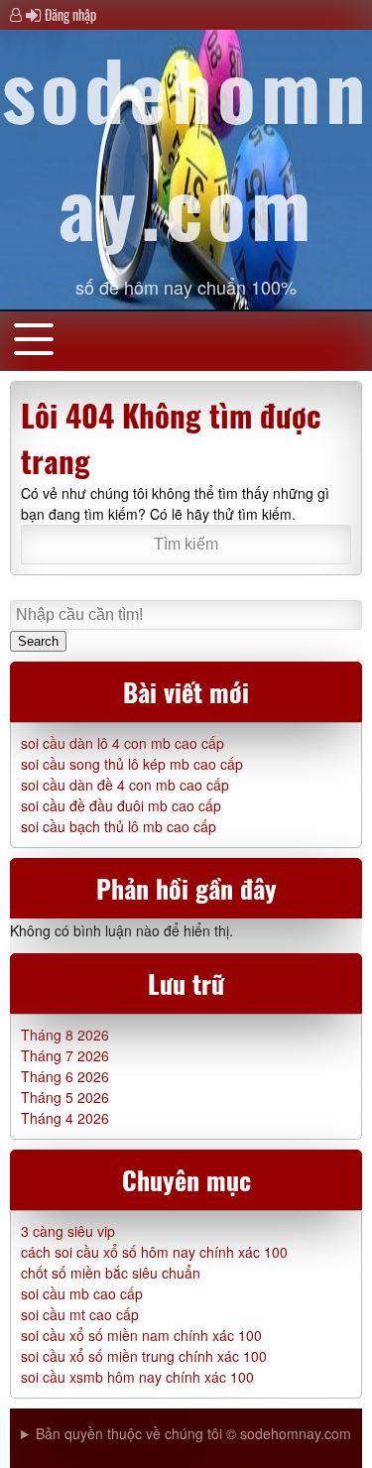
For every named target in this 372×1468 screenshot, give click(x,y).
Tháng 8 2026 (65, 1034)
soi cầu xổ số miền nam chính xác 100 (141, 1335)
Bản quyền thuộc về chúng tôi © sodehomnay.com (193, 1433)
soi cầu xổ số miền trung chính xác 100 (144, 1356)
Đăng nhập (70, 14)
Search (38, 641)
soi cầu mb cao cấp (82, 1293)
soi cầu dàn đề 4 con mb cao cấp (125, 785)
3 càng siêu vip (68, 1231)
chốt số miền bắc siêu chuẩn (110, 1273)
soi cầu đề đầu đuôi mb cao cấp (121, 805)
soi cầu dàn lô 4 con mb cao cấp (122, 743)
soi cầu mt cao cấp (80, 1314)
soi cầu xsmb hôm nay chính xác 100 (137, 1377)
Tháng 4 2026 (65, 1118)
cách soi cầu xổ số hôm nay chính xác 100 (154, 1252)
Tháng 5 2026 (65, 1097)
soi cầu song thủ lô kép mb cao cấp (132, 764)
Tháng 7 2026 (65, 1055)
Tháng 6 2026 (65, 1076)
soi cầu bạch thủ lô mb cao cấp (118, 826)
